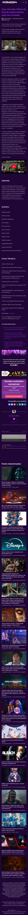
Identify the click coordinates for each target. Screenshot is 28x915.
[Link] (15, 440)
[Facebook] (9, 404)
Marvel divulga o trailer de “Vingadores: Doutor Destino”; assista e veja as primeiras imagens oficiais (14, 484)
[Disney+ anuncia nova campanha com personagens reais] (14, 543)
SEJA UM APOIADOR (18, 903)
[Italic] (4, 440)
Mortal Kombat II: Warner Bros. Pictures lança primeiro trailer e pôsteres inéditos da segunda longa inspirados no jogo (13, 874)
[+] (18, 439)
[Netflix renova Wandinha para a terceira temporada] (14, 775)
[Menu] (25, 2)
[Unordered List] (11, 440)
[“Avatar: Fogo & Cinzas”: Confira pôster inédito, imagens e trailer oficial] (14, 615)
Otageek (18, 910)
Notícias (7, 20)
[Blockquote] (12, 440)
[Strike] (7, 440)
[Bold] (3, 440)
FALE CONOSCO (8, 903)
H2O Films (12, 313)
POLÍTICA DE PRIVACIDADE (19, 905)
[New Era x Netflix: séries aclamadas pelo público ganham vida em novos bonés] (14, 842)
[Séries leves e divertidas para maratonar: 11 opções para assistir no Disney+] (14, 637)
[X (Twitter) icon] (14, 419)
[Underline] (6, 440)
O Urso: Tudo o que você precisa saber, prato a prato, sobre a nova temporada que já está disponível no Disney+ (14, 668)
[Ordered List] (9, 440)
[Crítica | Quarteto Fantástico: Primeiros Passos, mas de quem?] (14, 820)
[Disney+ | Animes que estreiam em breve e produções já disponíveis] (14, 753)
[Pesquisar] (23, 2)
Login (24, 431)
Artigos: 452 (13, 421)
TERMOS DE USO (6, 905)
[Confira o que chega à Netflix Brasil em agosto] (14, 731)
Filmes (3, 20)
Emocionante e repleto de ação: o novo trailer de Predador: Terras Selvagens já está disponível (13, 807)
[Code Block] (14, 440)
